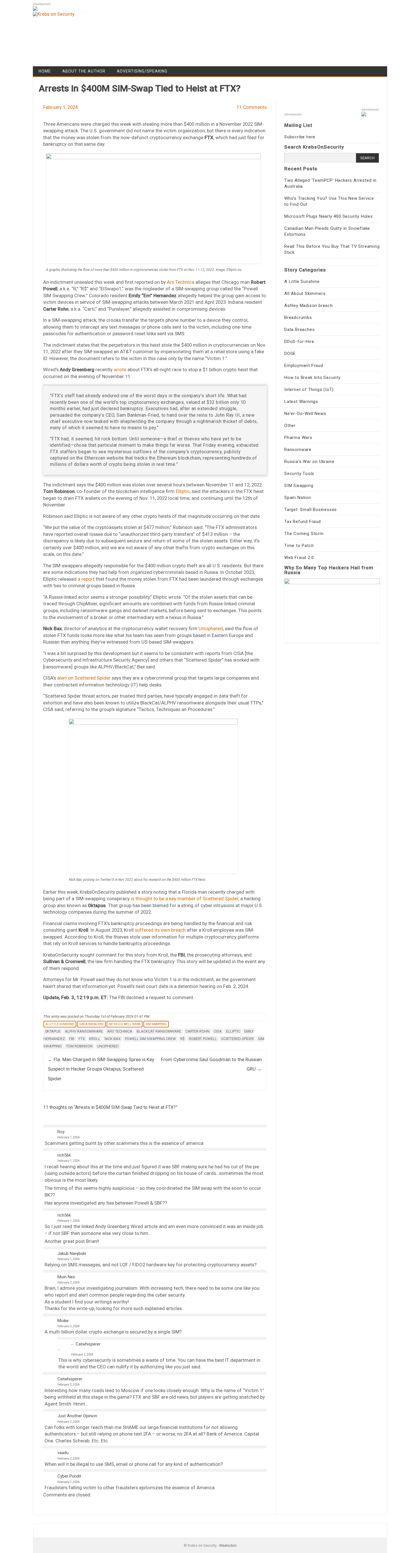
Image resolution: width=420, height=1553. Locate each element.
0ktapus (53, 1031)
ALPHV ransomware (84, 1031)
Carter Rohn (197, 1031)
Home (45, 71)
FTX (82, 1039)
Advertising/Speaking (142, 71)
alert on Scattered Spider (84, 678)
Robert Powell (203, 1039)
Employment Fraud (303, 365)
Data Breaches (91, 1024)
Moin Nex (66, 1276)
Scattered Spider (237, 1039)
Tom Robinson (79, 1046)
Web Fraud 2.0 (299, 557)
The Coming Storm (304, 533)
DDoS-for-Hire (299, 341)
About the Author (83, 71)
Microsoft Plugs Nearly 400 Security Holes (328, 216)
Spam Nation (297, 497)
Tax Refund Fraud (302, 521)
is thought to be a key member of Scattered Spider (184, 898)
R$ (182, 1039)
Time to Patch (299, 545)
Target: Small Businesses (310, 509)
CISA (218, 1031)
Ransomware (297, 449)
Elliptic (183, 491)
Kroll (94, 1039)
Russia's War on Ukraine (309, 461)
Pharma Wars (298, 437)
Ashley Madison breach (308, 305)
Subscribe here (299, 136)
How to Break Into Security (312, 377)
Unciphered (211, 628)
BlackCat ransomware (159, 1031)
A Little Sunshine (60, 1024)
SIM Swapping (156, 1024)
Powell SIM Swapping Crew (150, 1039)
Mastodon (228, 1545)
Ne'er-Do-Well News (124, 1024)
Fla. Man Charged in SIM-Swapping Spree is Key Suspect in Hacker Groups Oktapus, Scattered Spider (101, 1069)
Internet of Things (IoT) (309, 389)
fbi (71, 1039)
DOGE (290, 353)
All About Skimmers (304, 293)
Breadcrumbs (298, 317)
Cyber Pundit (69, 1476)
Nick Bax (113, 1039)
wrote (120, 369)
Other (290, 425)
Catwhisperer (88, 1344)
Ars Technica (180, 282)
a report (86, 579)
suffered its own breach (160, 930)
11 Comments (252, 107)
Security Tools (299, 473)
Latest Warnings (301, 401)
